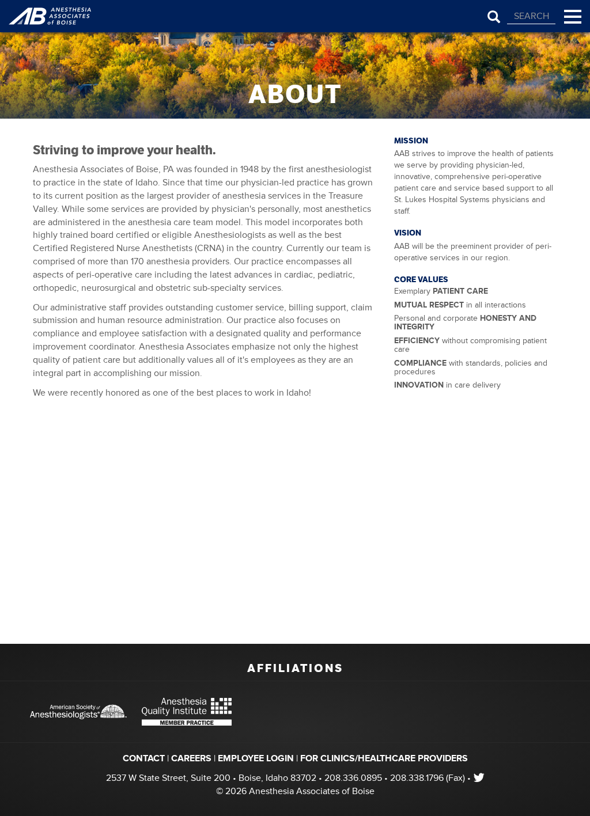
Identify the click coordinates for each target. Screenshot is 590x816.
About (295, 94)
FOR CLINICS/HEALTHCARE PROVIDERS (384, 758)
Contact (144, 758)
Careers (191, 758)
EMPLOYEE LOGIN (256, 758)
